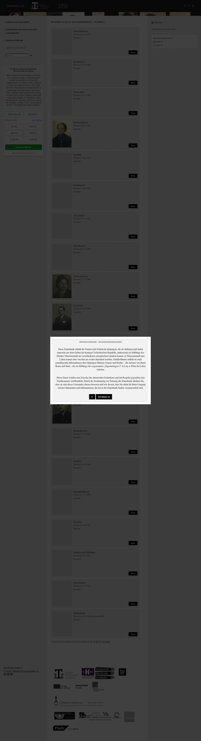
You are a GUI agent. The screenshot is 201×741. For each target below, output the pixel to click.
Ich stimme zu (104, 396)
